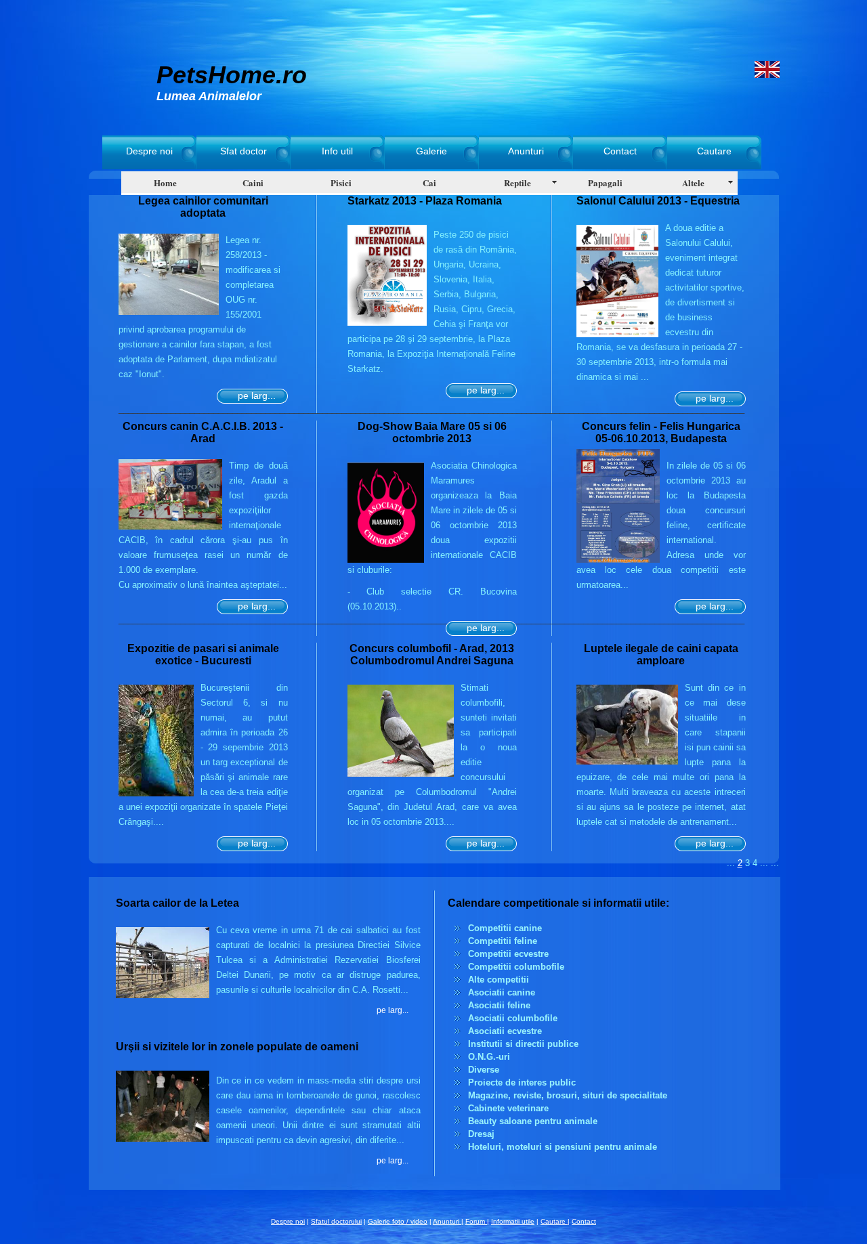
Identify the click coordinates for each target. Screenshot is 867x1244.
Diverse (483, 1070)
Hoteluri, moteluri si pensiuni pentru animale (562, 1147)
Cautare (714, 151)
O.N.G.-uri (489, 1057)
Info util (337, 151)
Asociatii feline (499, 1005)
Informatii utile (512, 1221)
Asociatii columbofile (512, 1018)
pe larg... (257, 395)
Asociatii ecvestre (505, 1031)
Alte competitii (498, 979)
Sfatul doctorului (336, 1221)
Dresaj (481, 1134)
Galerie (431, 151)
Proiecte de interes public (522, 1082)
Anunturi (526, 151)
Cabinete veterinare (508, 1108)
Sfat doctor (243, 151)
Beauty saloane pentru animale (532, 1121)
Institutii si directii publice (523, 1044)
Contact (620, 151)
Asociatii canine (501, 992)
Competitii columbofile (516, 967)
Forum (476, 1221)
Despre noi (149, 151)
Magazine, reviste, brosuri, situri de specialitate (567, 1095)
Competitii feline (502, 941)
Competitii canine (505, 928)
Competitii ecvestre (508, 954)
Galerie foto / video (397, 1221)
